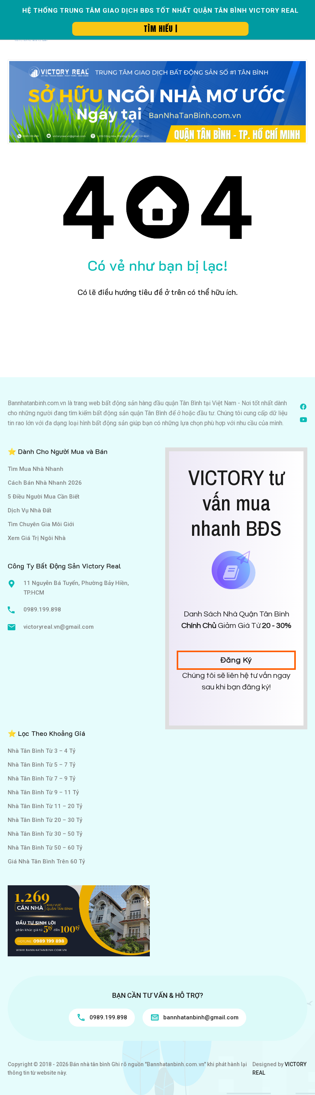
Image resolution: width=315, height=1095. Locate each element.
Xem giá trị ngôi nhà (37, 538)
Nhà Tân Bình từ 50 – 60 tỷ (45, 847)
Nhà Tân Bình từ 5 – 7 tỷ (41, 764)
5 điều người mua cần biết (44, 496)
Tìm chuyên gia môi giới (41, 524)
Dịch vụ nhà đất (29, 510)
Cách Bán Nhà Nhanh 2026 (45, 482)
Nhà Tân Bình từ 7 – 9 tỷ (41, 778)
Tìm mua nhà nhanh (35, 468)
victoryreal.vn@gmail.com (58, 626)
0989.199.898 (42, 609)
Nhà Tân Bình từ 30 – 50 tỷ (45, 833)
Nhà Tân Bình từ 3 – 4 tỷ (41, 750)
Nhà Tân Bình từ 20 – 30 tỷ (45, 820)
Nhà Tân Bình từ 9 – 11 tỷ (43, 792)
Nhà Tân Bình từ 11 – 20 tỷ (45, 806)
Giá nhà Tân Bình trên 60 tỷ (46, 861)
